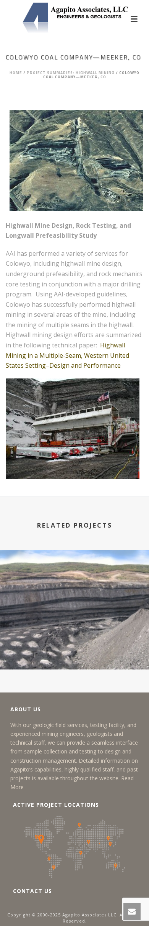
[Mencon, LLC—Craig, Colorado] (74, 581)
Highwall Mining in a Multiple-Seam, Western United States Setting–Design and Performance (67, 355)
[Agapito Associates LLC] (74, 17)
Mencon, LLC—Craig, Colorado (75, 657)
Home (16, 73)
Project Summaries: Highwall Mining (71, 73)
